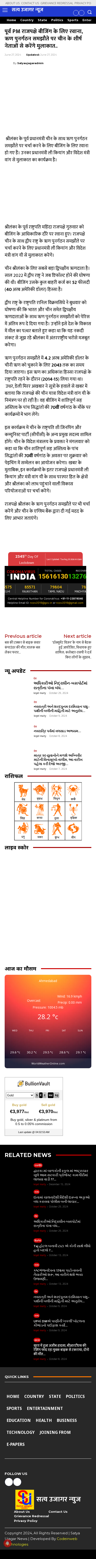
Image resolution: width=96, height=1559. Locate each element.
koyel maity (40, 693)
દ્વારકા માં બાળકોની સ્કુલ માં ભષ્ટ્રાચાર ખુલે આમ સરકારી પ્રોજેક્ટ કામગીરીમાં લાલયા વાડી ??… (61, 1175)
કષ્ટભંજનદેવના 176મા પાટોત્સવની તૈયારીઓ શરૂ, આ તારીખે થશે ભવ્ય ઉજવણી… (58, 1275)
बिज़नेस (37, 1240)
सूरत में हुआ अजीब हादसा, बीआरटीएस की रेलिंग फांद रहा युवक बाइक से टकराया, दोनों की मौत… (61, 1350)
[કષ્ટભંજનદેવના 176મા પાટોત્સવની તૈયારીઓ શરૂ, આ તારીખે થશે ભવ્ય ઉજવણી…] (18, 1272)
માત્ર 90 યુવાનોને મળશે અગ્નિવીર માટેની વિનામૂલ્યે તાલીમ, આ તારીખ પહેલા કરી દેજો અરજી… (58, 760)
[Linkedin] (52, 75)
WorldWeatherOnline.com (48, 1063)
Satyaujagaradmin (30, 63)
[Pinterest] (30, 75)
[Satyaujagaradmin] (9, 63)
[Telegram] (63, 75)
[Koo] (84, 75)
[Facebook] (76, 13)
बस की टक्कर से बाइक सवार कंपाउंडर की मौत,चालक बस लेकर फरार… (22, 647)
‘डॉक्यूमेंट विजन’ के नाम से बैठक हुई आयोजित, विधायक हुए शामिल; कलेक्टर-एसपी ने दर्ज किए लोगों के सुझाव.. (71, 650)
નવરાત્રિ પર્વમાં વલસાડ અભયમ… (57, 731)
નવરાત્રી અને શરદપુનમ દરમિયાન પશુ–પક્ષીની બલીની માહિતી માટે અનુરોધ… (62, 709)
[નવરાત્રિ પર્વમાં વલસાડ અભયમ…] (18, 735)
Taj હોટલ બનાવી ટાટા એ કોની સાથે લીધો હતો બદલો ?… (62, 1248)
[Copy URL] (73, 75)
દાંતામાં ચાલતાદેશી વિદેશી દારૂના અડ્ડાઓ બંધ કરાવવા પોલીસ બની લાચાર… (62, 1200)
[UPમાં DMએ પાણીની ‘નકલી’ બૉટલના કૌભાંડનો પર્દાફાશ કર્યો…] (18, 1323)
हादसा (37, 1340)
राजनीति (38, 1165)
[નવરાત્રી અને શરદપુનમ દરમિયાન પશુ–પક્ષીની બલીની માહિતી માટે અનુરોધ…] (18, 710)
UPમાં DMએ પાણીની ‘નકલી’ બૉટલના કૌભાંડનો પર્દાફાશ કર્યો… (59, 1323)
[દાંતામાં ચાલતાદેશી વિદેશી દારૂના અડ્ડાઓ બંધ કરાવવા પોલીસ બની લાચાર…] (18, 1199)
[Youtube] (81, 13)
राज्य (36, 1192)
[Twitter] (20, 75)
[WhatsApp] (41, 75)
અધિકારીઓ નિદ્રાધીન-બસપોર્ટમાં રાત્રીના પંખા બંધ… (60, 685)
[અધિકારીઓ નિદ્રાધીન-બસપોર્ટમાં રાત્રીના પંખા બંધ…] (18, 687)
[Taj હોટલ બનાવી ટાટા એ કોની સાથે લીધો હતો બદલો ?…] (18, 1248)
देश (35, 678)
